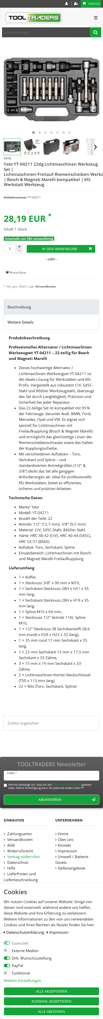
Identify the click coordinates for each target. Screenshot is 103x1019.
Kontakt (64, 845)
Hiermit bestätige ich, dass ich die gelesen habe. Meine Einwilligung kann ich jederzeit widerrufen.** (50, 786)
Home (63, 833)
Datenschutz (17, 862)
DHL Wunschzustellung (32, 958)
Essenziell (20, 943)
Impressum (58, 932)
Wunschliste (17, 272)
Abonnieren (49, 799)
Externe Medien (25, 950)
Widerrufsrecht (19, 851)
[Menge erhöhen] (19, 247)
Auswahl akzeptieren (52, 1001)
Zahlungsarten (19, 833)
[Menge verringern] (19, 251)
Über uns (66, 839)
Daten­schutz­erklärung (25, 932)
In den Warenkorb (59, 248)
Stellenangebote (71, 868)
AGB (10, 845)
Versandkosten (45, 286)
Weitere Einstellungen (22, 980)
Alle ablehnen (51, 1011)
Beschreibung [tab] (19, 307)
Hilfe (10, 868)
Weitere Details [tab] (21, 322)
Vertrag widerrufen (23, 856)
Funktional (21, 973)
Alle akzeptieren (51, 991)
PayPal (17, 965)
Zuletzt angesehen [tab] (23, 723)
